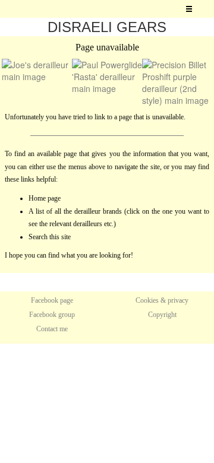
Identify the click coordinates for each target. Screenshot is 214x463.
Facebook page (52, 300)
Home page (45, 198)
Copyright (162, 314)
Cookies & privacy (162, 300)
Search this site (50, 237)
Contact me (52, 329)
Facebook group (52, 314)
